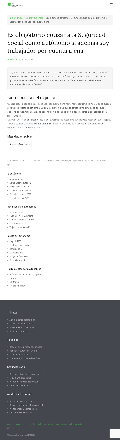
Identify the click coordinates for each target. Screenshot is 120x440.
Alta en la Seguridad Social (21, 323)
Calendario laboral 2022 (20, 194)
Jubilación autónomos (20, 385)
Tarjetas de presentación (20, 227)
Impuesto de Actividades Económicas (26, 358)
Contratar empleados (19, 245)
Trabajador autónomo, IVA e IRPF (24, 350)
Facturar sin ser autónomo (21, 215)
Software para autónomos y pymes (25, 274)
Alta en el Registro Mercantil (22, 327)
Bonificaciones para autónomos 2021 (26, 405)
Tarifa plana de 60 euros (20, 377)
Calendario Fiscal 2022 (19, 198)
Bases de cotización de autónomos (25, 374)
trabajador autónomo (79, 160)
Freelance (64, 160)
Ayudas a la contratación (21, 412)
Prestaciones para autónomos (23, 408)
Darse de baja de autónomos (22, 331)
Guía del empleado (18, 260)
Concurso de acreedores (21, 190)
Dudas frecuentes (18, 160)
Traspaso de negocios (19, 186)
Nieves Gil (12, 59)
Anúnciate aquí (21, 424)
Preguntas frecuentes (19, 256)
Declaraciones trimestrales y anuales (26, 346)
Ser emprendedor (17, 285)
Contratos (14, 281)
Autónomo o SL (16, 252)
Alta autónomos (17, 179)
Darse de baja (16, 248)
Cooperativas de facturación (22, 219)
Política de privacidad (46, 424)
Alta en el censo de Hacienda (22, 319)
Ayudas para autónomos (21, 401)
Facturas (13, 278)
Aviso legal (33, 424)
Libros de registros (18, 223)
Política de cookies (76, 424)
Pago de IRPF (15, 241)
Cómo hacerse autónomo (21, 182)
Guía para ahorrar (18, 212)
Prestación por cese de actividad (24, 381)
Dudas (20, 17)
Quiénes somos (62, 424)
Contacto (10, 424)
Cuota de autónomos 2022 (21, 354)
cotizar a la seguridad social (46, 160)
